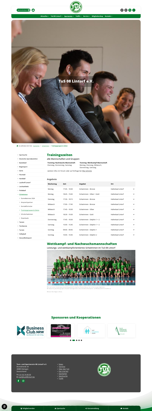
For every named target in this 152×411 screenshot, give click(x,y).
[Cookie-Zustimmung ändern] (4, 406)
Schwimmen (45, 146)
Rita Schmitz (87, 171)
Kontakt (108, 16)
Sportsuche (23, 155)
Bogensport (23, 167)
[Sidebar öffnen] (133, 10)
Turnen (21, 230)
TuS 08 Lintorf (56, 16)
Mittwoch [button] (51, 204)
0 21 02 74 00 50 (24, 375)
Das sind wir (63, 371)
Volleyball (22, 234)
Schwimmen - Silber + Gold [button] (89, 194)
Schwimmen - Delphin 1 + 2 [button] (89, 220)
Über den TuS (64, 369)
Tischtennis (23, 226)
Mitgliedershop (97, 16)
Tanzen (21, 222)
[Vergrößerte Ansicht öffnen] (91, 267)
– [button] (68, 189)
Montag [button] (50, 189)
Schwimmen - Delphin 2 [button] (88, 235)
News (61, 364)
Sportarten (68, 16)
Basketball (22, 163)
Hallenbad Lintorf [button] (117, 189)
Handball (22, 179)
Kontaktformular (26, 206)
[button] (133, 189)
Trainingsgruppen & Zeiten (30, 210)
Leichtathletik (24, 186)
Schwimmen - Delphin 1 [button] (88, 230)
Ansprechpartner (27, 202)
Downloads (25, 218)
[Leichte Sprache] (33, 10)
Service (86, 16)
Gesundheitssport (25, 238)
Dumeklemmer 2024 (28, 198)
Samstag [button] (51, 225)
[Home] (76, 7)
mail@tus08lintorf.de (26, 377)
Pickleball (22, 190)
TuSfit (78, 16)
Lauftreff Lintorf (24, 183)
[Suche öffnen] (129, 10)
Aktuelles (44, 16)
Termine (62, 367)
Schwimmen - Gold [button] (86, 214)
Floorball (22, 175)
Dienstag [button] (51, 199)
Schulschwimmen (27, 214)
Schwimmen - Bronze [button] (87, 189)
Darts (21, 171)
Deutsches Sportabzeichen (28, 159)
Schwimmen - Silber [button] (86, 209)
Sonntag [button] (51, 230)
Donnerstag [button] (52, 220)
